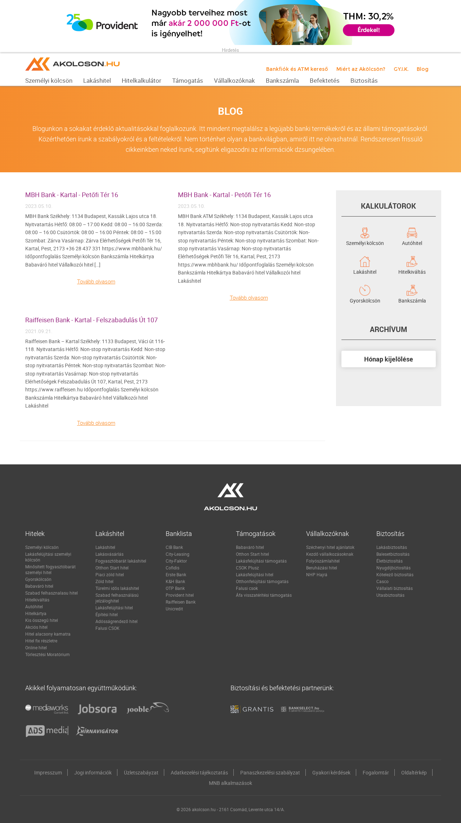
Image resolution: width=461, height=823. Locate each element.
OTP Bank (175, 588)
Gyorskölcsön (365, 300)
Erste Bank (176, 574)
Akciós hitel (36, 627)
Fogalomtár (376, 772)
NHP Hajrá (316, 574)
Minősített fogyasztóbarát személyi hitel (50, 569)
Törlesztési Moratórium (47, 654)
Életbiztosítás (389, 561)
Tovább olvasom (96, 281)
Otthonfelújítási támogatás (262, 581)
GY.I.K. (401, 69)
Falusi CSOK (107, 628)
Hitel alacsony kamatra (48, 634)
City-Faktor (176, 561)
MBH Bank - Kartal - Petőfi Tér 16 (71, 194)
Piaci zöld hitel (109, 574)
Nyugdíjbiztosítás (393, 567)
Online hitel (36, 647)
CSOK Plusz (247, 567)
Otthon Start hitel (112, 567)
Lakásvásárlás (109, 554)
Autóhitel (412, 242)
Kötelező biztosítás (394, 574)
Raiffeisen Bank (181, 602)
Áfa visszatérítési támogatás (264, 595)
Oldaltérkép (414, 772)
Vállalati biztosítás (394, 588)
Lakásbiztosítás (391, 547)
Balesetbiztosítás (392, 554)
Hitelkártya (35, 613)
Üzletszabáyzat (141, 772)
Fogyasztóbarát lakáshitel (120, 561)
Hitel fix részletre (41, 641)
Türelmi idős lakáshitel (117, 588)
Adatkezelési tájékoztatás (199, 772)
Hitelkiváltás (412, 271)
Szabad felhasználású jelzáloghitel (117, 598)
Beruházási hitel (321, 567)
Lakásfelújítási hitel (114, 607)
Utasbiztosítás (390, 595)
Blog (423, 69)
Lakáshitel (364, 271)
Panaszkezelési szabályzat (270, 772)
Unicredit (174, 608)
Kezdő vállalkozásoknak (329, 554)
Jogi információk (93, 772)
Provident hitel (180, 595)
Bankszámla (412, 300)
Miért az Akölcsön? (360, 69)
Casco (382, 581)
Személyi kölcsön (365, 242)
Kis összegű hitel (41, 620)
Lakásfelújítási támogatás (261, 561)
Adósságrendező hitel (116, 621)
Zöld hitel (104, 581)
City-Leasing (177, 554)
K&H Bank (175, 581)
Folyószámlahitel (323, 561)
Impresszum (48, 772)
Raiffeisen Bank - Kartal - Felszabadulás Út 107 (91, 319)
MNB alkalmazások (230, 782)
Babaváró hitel (39, 586)
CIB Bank (174, 547)
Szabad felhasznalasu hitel (51, 593)
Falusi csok (247, 588)
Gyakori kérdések (331, 772)
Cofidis (172, 567)
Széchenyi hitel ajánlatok (330, 547)
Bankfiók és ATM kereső (297, 69)
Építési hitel (106, 614)
